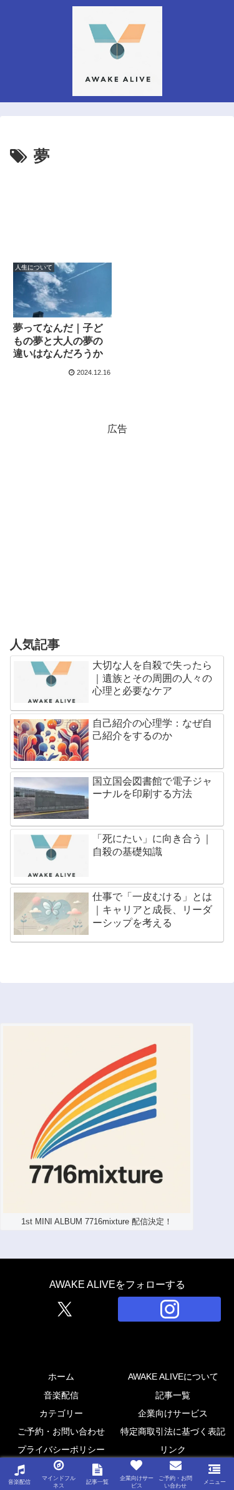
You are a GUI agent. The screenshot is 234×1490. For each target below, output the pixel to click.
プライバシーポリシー (61, 1449)
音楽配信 (61, 1395)
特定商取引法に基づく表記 (172, 1431)
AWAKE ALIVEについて (173, 1376)
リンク (173, 1449)
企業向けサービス (173, 1413)
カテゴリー (61, 1413)
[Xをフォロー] (64, 1309)
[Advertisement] (117, 208)
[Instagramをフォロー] (169, 1309)
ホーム (61, 1376)
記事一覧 (172, 1395)
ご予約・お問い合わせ (61, 1431)
